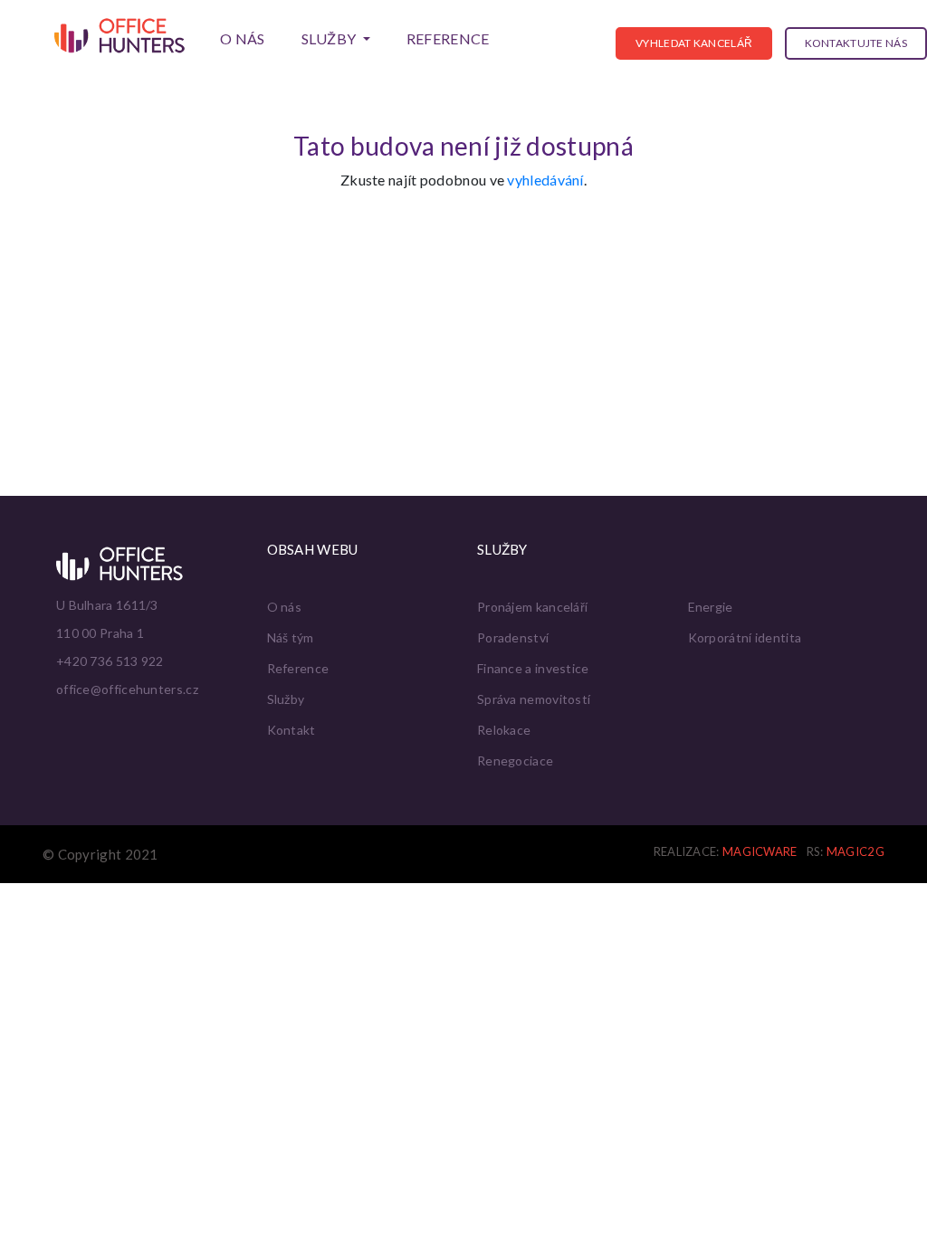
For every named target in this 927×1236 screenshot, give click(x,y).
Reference (448, 38)
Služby (286, 699)
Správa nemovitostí (533, 699)
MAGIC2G (855, 851)
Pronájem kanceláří (532, 606)
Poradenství (513, 637)
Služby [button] (330, 38)
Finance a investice (533, 668)
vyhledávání (545, 179)
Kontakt (291, 729)
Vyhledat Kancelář (694, 43)
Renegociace (515, 760)
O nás (242, 38)
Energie (710, 606)
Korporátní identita (745, 637)
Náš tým (290, 637)
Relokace (503, 729)
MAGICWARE (760, 851)
